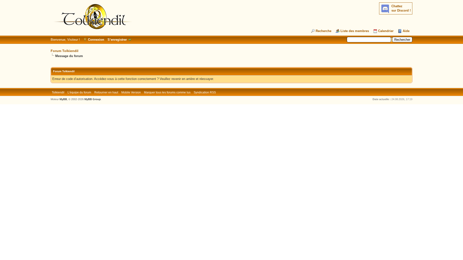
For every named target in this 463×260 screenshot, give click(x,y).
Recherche (323, 31)
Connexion (96, 39)
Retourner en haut (106, 92)
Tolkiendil (58, 92)
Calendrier (386, 31)
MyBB (63, 99)
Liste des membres (354, 31)
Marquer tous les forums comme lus (167, 92)
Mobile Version (131, 92)
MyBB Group (92, 99)
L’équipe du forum (79, 92)
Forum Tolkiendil (64, 51)
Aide (406, 31)
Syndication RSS (205, 92)
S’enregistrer (117, 39)
